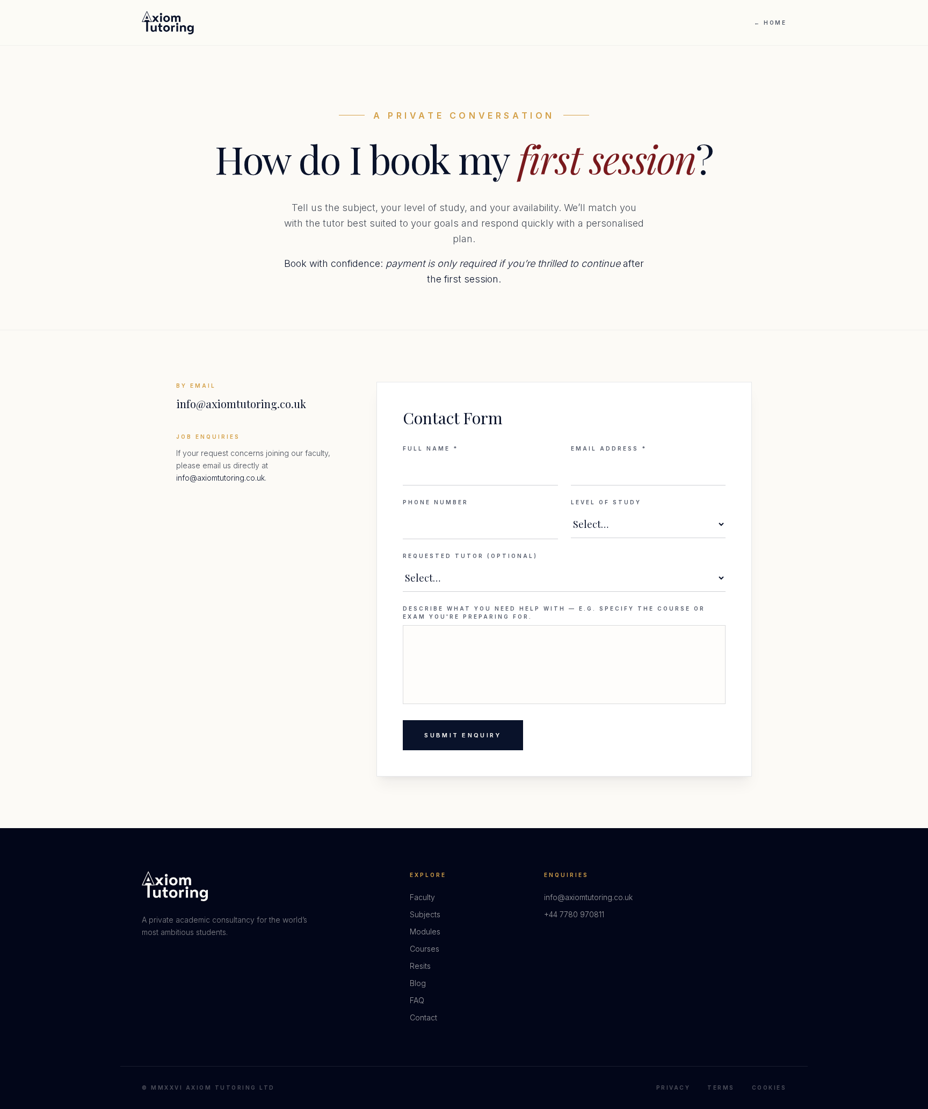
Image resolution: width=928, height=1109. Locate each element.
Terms (721, 1087)
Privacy (673, 1087)
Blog (418, 983)
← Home (770, 22)
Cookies (769, 1087)
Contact (423, 1017)
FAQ (417, 1000)
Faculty (422, 897)
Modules (425, 931)
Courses (424, 948)
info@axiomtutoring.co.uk (241, 403)
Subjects (425, 914)
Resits (420, 965)
